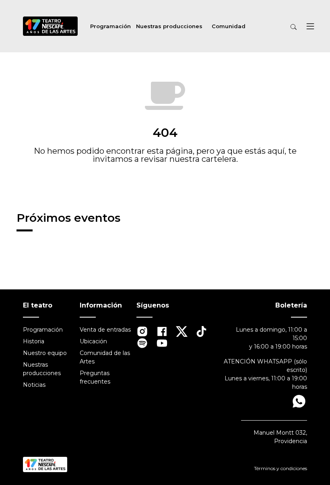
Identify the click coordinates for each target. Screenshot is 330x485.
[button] (310, 27)
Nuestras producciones (169, 26)
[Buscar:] (273, 27)
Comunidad (228, 26)
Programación (110, 26)
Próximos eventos (68, 218)
